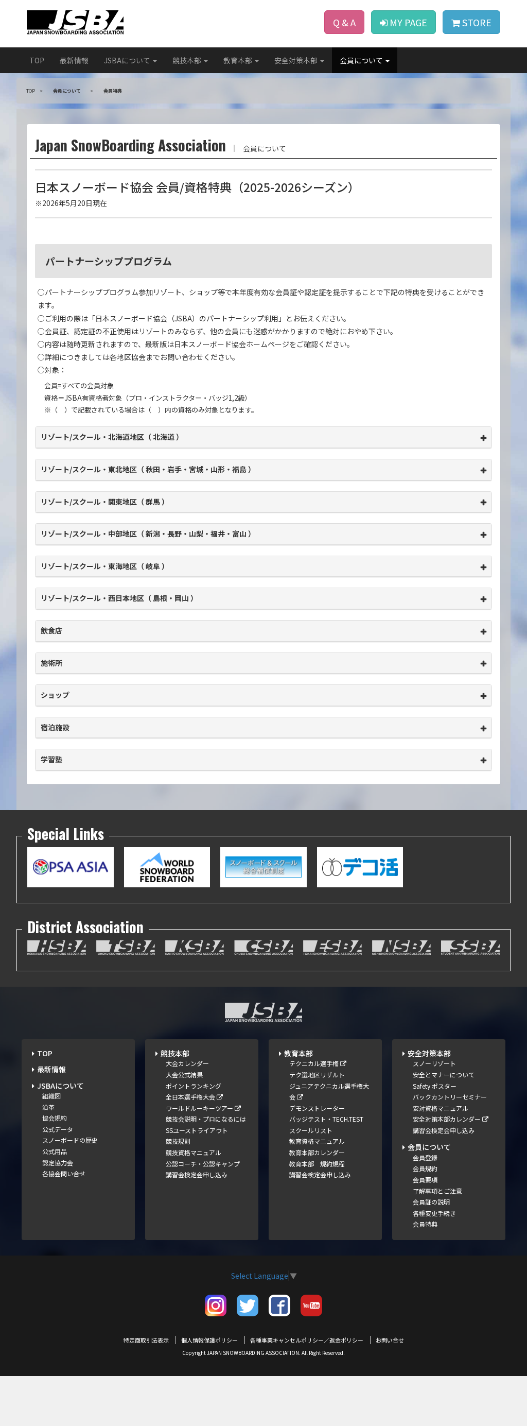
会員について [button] (362, 60)
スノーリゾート (434, 1063)
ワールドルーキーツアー (200, 1108)
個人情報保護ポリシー (209, 1340)
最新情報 (74, 60)
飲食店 (51, 630)
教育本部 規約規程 (317, 1163)
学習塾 (51, 759)
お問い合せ (390, 1340)
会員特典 (425, 1223)
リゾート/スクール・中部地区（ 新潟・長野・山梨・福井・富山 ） (148, 533)
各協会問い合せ (63, 1173)
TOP (36, 60)
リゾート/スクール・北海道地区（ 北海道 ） (112, 437)
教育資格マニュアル (317, 1141)
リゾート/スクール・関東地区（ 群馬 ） (105, 501)
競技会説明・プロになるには (206, 1118)
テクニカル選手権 (314, 1063)
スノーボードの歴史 (70, 1140)
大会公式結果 (184, 1074)
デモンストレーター (317, 1108)
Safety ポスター (434, 1085)
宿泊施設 (55, 727)
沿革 (48, 1107)
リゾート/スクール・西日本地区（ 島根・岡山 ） (119, 598)
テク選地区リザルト (317, 1074)
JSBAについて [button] (128, 60)
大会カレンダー (187, 1063)
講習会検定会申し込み (196, 1174)
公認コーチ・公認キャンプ (203, 1163)
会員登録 (425, 1157)
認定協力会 (57, 1162)
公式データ (57, 1129)
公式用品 (54, 1151)
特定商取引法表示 (146, 1340)
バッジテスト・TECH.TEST (326, 1118)
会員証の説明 (431, 1201)
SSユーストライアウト (197, 1130)
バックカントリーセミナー (450, 1096)
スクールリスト (310, 1130)
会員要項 (425, 1179)
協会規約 (54, 1117)
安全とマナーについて (444, 1074)
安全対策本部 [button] (296, 60)
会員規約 (425, 1168)
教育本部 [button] (238, 60)
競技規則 (178, 1141)
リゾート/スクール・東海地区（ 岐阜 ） (105, 566)
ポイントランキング (193, 1085)
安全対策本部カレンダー (447, 1118)
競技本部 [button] (187, 60)
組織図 (51, 1095)
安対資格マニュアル (440, 1108)
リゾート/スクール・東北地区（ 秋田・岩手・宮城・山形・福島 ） (148, 469)
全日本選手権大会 (191, 1096)
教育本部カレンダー (317, 1152)
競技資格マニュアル (193, 1152)
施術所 (51, 663)
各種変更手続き (434, 1213)
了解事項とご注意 (437, 1191)
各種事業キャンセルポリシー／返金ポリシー (306, 1340)
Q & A (344, 22)
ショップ (55, 695)
